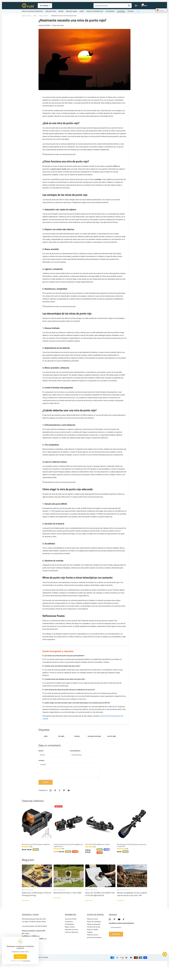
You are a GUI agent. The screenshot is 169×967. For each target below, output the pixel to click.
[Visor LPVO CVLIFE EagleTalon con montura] (100, 823)
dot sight (61, 736)
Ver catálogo (44, 5)
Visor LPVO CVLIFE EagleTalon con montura (97, 844)
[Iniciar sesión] (136, 5)
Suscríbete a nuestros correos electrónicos (121, 923)
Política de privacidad (93, 924)
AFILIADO (130, 11)
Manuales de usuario (71, 929)
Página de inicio (26, 15)
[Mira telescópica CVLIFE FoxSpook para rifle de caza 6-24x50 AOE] (132, 823)
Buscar (129, 5)
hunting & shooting (94, 736)
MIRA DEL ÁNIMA (71, 11)
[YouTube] (119, 919)
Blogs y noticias (43, 15)
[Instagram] (110, 919)
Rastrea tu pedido (92, 929)
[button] (161, 10)
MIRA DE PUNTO (50, 11)
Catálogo (90, 932)
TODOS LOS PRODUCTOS (94, 11)
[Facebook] (123, 919)
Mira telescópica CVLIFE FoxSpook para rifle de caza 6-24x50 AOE (131, 845)
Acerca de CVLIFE (70, 919)
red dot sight (111, 736)
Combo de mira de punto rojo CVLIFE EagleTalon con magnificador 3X (68, 845)
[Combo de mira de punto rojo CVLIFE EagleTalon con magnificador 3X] (69, 823)
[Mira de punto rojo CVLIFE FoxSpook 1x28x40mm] (37, 823)
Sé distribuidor (69, 924)
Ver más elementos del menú (138, 11)
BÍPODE (61, 11)
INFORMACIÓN (70, 914)
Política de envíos (92, 919)
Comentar (42, 760)
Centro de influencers (71, 932)
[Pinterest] (114, 919)
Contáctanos (69, 921)
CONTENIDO (121, 11)
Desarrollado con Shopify (40, 957)
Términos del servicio (93, 927)
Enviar (46, 782)
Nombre (41, 751)
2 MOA (52, 511)
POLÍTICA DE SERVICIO (95, 914)
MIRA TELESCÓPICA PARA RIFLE (32, 11)
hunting (77, 736)
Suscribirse (116, 934)
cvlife (45, 736)
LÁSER (81, 11)
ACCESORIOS (110, 11)
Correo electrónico (75, 751)
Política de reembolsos (94, 921)
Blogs (35, 15)
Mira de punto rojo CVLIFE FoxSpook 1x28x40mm (36, 844)
